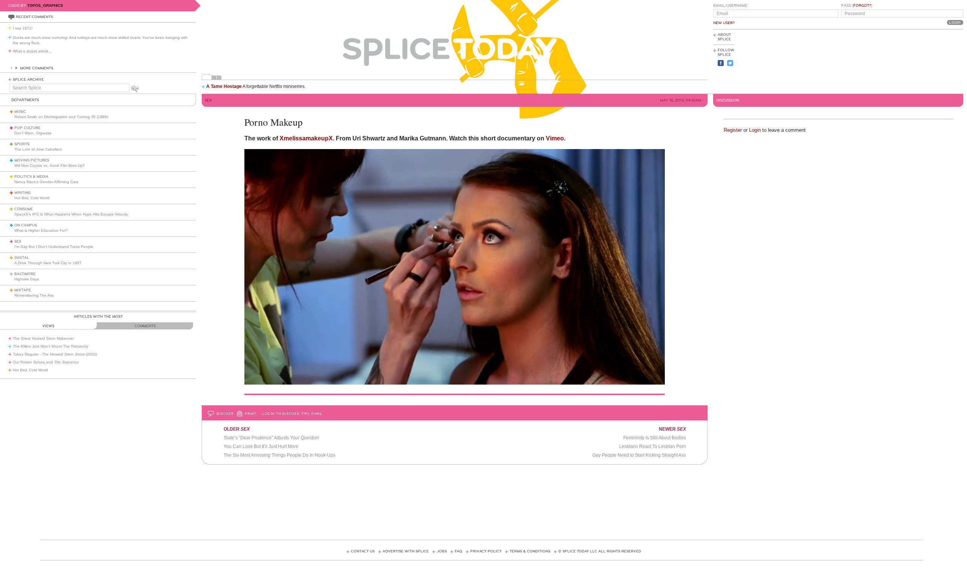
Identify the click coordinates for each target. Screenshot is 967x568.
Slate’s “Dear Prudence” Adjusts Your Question (271, 437)
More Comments (36, 68)
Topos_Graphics (45, 5)
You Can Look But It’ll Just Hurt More (261, 446)
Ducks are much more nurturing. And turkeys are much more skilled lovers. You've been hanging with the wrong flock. (100, 40)
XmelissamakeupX (306, 138)
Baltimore (25, 274)
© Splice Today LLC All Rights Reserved (599, 551)
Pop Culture (27, 128)
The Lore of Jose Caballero (38, 149)
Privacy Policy (486, 551)
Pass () (856, 5)
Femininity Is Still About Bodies (654, 437)
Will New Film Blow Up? (49, 165)
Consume (23, 209)
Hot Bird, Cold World (31, 198)
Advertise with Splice (406, 551)
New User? (724, 23)
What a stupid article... (32, 51)
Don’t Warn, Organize (33, 133)
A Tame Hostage (224, 86)
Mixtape (22, 290)
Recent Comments (34, 17)
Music (20, 111)
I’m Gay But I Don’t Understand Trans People (53, 247)
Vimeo (555, 138)
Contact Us (363, 551)
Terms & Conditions (530, 551)
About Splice (724, 37)
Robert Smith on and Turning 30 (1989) (61, 117)
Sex (18, 241)
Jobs (442, 551)
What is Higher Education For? (41, 230)
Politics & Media (31, 176)
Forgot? (862, 5)
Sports (21, 144)
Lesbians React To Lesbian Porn (652, 446)
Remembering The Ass (34, 295)
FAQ (458, 551)
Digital (21, 258)
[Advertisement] (929, 60)
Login (755, 130)
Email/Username (730, 5)
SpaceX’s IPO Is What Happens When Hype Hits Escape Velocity (71, 214)
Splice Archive (28, 79)
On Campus (25, 225)
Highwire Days (26, 279)
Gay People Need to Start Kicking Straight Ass (639, 455)
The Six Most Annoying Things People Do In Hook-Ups (279, 455)
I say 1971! (22, 28)
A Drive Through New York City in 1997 (48, 263)
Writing (22, 193)
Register (733, 130)
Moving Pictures (31, 160)
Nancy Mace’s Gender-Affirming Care (46, 182)
